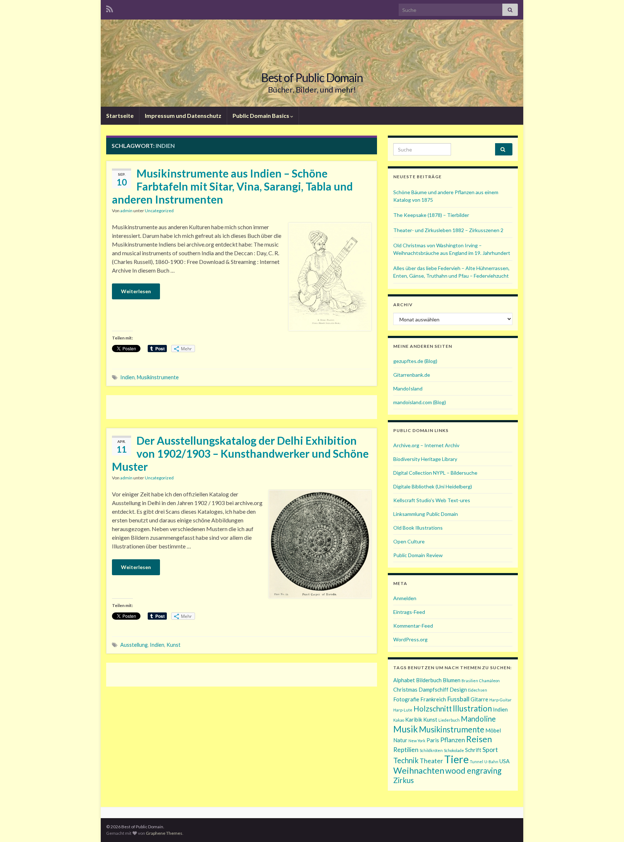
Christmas (405, 689)
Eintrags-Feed (409, 612)
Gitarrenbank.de (411, 375)
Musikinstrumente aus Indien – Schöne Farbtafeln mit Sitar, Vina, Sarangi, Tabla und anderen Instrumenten (232, 186)
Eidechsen (477, 690)
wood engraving (473, 770)
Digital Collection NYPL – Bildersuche (435, 473)
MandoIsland (407, 388)
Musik (405, 728)
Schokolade (454, 750)
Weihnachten (418, 770)
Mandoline (478, 718)
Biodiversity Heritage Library (425, 459)
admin (126, 210)
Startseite (120, 115)
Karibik (413, 719)
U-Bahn (491, 761)
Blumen (451, 680)
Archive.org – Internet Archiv (426, 445)
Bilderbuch (429, 680)
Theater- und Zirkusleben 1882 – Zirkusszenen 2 (448, 230)
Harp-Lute (402, 710)
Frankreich (433, 699)
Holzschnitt (432, 708)
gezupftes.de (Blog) (415, 361)
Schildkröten (431, 750)
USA (504, 761)
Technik (406, 760)
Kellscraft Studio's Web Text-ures (431, 500)
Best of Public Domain (312, 77)
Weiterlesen (136, 291)
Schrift (473, 750)
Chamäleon (489, 680)
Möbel (493, 730)
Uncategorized (159, 210)
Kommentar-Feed (413, 626)
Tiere (456, 759)
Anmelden (404, 598)
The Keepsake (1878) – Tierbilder (431, 215)
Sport (490, 749)
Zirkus (403, 780)
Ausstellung (134, 645)
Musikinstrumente (158, 377)
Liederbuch (449, 720)
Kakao (398, 720)
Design (458, 689)
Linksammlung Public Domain (425, 514)
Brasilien (470, 680)
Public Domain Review (418, 555)
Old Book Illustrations (418, 528)
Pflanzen (452, 740)
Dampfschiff (433, 689)
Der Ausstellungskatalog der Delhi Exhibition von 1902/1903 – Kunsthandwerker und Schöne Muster (240, 453)
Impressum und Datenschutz (183, 115)
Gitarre (479, 699)
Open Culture (409, 541)
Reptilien (406, 749)
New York (416, 740)
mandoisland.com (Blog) (419, 402)
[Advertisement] (241, 406)
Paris (432, 740)
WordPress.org (410, 639)
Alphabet (404, 680)
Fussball (458, 699)
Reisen (479, 739)
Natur (400, 740)
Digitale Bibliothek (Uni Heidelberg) (432, 486)
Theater (431, 761)
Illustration (472, 708)
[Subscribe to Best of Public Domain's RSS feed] (109, 8)
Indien (127, 377)
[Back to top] (608, 826)
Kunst (173, 645)
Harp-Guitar (500, 699)
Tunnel (476, 761)
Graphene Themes (164, 833)
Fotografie (406, 699)
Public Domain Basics (261, 115)
